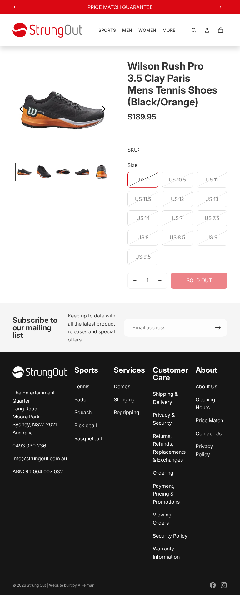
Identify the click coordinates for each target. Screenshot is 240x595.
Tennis (81, 386)
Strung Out (36, 585)
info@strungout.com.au (39, 458)
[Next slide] (221, 7)
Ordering (163, 473)
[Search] (194, 30)
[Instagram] (224, 585)
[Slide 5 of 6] (101, 171)
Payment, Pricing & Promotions (166, 494)
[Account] (207, 30)
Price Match (209, 420)
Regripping (126, 412)
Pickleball (85, 425)
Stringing (124, 399)
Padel (81, 399)
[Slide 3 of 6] (63, 171)
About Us (206, 386)
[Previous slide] (15, 7)
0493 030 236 (29, 446)
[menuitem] (168, 30)
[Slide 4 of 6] (82, 171)
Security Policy (170, 536)
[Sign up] (218, 327)
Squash (83, 412)
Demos (122, 386)
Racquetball (88, 438)
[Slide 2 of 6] (43, 171)
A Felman (86, 585)
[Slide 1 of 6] (24, 171)
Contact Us (209, 433)
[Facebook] (213, 585)
